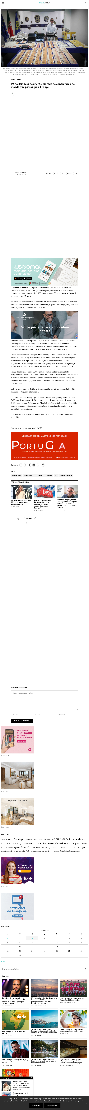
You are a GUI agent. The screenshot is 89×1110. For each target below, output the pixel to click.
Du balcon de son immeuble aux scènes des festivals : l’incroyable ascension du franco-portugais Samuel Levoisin (13, 1001)
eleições (69, 844)
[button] (85, 969)
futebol (25, 847)
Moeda (49, 475)
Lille (54, 848)
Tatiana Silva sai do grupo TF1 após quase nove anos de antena (21, 502)
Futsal (31, 848)
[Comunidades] (44, 325)
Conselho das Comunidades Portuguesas (12, 844)
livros (63, 848)
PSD (55, 851)
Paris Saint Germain (35, 851)
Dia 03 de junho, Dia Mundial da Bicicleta (13, 1032)
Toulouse (73, 851)
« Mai (3, 961)
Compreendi (36, 1105)
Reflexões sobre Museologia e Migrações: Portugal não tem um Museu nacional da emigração (71, 1061)
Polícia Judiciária (66, 475)
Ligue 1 (50, 848)
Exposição (4, 848)
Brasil (34, 839)
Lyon (83, 848)
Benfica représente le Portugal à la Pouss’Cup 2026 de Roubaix (72, 999)
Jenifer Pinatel (9, 1006)
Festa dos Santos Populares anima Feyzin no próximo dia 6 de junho (72, 1030)
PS (52, 851)
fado (9, 848)
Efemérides (60, 843)
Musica (14, 851)
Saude (68, 851)
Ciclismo (43, 839)
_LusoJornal (9, 1036)
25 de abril (4, 839)
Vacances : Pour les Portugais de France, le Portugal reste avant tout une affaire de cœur (43, 1061)
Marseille (4, 851)
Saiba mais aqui (52, 1105)
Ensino (84, 844)
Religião (63, 851)
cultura (36, 843)
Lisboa (59, 848)
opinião (22, 851)
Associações (20, 839)
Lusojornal (22, 172)
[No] (86, 1103)
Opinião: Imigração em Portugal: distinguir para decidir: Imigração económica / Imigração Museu (67, 503)
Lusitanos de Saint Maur (74, 848)
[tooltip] (54, 173)
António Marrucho (40, 1006)
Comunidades (16, 79)
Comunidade (16, 475)
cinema (48, 839)
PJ (56, 475)
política (48, 851)
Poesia (42, 851)
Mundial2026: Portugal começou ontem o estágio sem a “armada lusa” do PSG (15, 1061)
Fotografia (15, 848)
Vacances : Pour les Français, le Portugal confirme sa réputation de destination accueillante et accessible (44, 1031)
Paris (27, 851)
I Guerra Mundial (40, 848)
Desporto (47, 843)
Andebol (10, 839)
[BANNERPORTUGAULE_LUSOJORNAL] (44, 445)
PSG (57, 851)
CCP (38, 839)
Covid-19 (28, 844)
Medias (9, 851)
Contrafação (28, 475)
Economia (40, 475)
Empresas (77, 843)
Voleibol (78, 851)
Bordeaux (29, 839)
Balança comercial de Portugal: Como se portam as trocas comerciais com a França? (42, 504)
